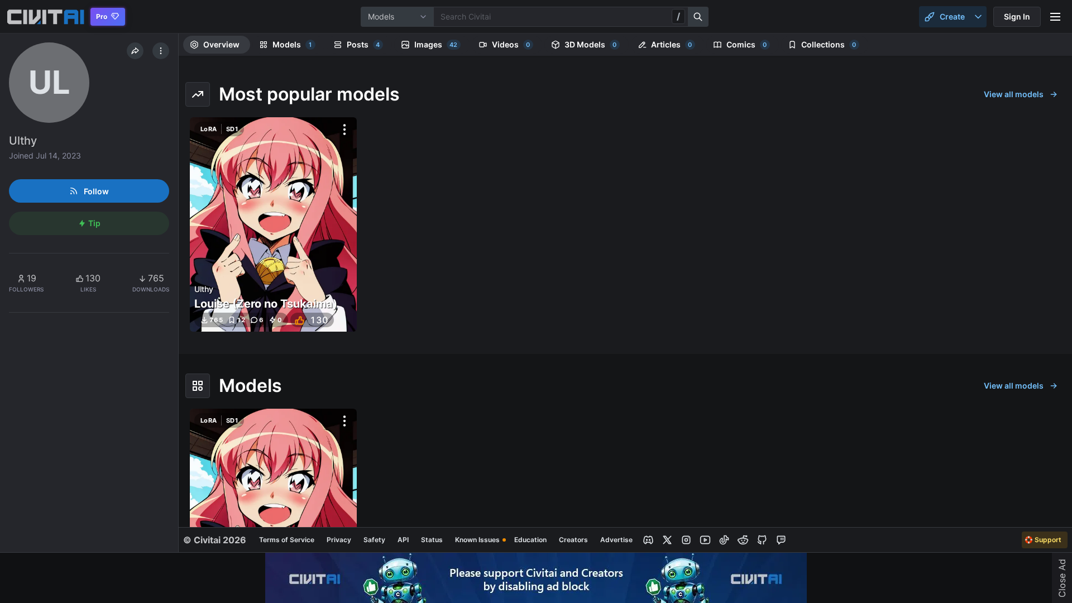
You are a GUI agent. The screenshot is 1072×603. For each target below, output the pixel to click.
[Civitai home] (45, 16)
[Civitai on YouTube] (705, 539)
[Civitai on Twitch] (781, 539)
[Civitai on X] (667, 539)
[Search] (698, 17)
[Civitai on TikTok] (724, 539)
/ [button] (678, 16)
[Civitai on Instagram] (686, 539)
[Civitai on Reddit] (743, 539)
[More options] (344, 129)
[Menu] (1055, 17)
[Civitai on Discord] (648, 539)
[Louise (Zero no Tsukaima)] (273, 224)
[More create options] (978, 16)
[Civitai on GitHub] (762, 539)
